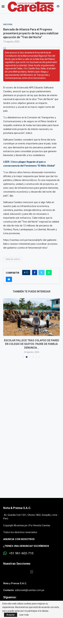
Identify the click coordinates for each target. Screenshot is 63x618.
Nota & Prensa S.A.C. (17, 508)
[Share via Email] (9, 279)
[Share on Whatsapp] (49, 272)
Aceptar (10, 614)
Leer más (24, 615)
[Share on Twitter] (41, 272)
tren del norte (12, 259)
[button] (6, 328)
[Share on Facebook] (34, 272)
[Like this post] (27, 272)
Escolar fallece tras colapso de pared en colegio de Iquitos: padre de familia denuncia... (31, 344)
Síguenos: (9, 597)
